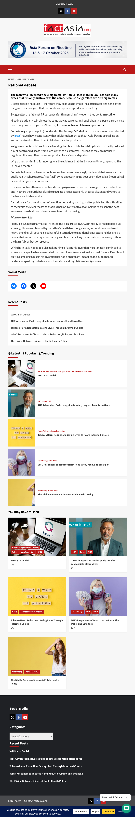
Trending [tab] (47, 353)
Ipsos (17, 135)
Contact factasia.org (35, 800)
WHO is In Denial (20, 314)
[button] (67, 254)
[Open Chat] (126, 808)
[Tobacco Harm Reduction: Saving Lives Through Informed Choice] (21, 432)
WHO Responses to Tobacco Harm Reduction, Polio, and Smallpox (47, 334)
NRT (39, 401)
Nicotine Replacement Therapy (51, 371)
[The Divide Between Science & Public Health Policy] (21, 491)
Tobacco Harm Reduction (76, 371)
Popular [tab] (30, 353)
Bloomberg (42, 461)
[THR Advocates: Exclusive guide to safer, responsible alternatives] (21, 402)
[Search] (125, 69)
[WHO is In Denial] (21, 372)
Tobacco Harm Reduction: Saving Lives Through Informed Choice (47, 327)
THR (49, 401)
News (40, 431)
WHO (90, 371)
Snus (44, 401)
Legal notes (14, 800)
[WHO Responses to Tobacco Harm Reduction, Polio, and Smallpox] (21, 462)
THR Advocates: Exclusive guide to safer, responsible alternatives (47, 321)
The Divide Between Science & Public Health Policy (39, 340)
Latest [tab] (15, 353)
